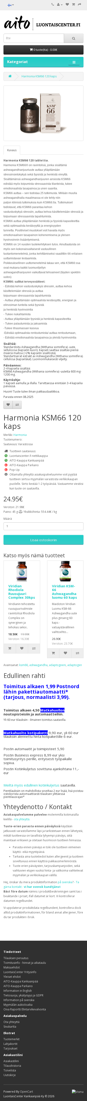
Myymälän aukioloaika (17, 1005)
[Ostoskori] (73, 5)
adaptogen (74, 665)
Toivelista (9, 1070)
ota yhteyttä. (22, 819)
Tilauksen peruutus (15, 958)
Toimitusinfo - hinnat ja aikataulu (24, 963)
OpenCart (26, 1092)
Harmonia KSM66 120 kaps (39, 76)
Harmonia (20, 435)
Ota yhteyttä (11, 1022)
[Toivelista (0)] (67, 5)
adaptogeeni (57, 665)
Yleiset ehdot (12, 977)
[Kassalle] (79, 5)
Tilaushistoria (12, 1066)
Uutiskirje (9, 1075)
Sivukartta (9, 1027)
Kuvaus (11, 150)
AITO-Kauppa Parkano (18, 986)
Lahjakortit (10, 1044)
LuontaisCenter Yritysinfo (19, 972)
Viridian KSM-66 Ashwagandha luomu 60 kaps (64, 592)
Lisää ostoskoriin (43, 539)
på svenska (65, 882)
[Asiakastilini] (60, 5)
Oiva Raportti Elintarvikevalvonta (24, 1009)
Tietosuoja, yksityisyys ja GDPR (23, 995)
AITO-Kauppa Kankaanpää (20, 981)
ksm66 (23, 665)
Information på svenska (18, 1000)
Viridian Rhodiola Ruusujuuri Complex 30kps (21, 592)
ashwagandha (38, 665)
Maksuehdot (11, 967)
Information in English (17, 991)
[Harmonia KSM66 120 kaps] (43, 113)
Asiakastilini (11, 1061)
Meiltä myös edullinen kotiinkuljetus (31, 785)
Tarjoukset (10, 1048)
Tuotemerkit (11, 1039)
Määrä (7, 519)
